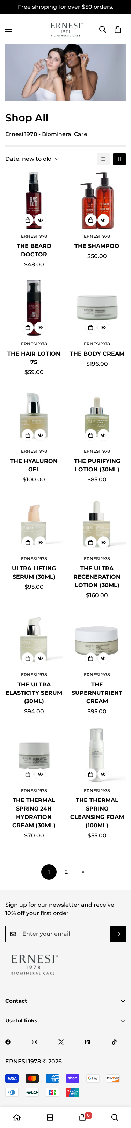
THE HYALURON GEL (34, 465)
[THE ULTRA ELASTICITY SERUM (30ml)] (34, 638)
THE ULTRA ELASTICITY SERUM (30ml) (34, 693)
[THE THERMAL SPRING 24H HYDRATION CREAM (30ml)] (34, 755)
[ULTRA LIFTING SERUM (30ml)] (34, 523)
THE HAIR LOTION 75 (33, 357)
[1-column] (103, 159)
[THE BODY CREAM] (97, 308)
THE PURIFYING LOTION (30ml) (97, 465)
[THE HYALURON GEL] (34, 415)
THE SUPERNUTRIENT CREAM (97, 693)
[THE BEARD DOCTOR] (34, 200)
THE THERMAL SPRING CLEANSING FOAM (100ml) (97, 813)
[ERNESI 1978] (65, 29)
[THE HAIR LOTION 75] (34, 308)
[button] (118, 29)
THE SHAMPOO (96, 246)
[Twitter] (61, 1042)
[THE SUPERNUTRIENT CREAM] (97, 638)
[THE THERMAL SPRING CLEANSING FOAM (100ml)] (97, 755)
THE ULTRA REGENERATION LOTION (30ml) (97, 576)
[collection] (49, 1117)
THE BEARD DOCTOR (34, 250)
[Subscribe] (118, 934)
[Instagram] (35, 1042)
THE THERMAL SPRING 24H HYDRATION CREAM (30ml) (34, 813)
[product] (17, 1117)
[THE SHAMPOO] (97, 200)
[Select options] (91, 220)
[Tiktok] (114, 1042)
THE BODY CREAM (97, 353)
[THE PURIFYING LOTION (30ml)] (97, 415)
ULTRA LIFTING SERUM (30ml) (34, 572)
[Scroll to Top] (118, 1091)
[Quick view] (40, 220)
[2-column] (119, 159)
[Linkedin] (88, 1042)
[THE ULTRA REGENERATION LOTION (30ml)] (97, 523)
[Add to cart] (28, 220)
